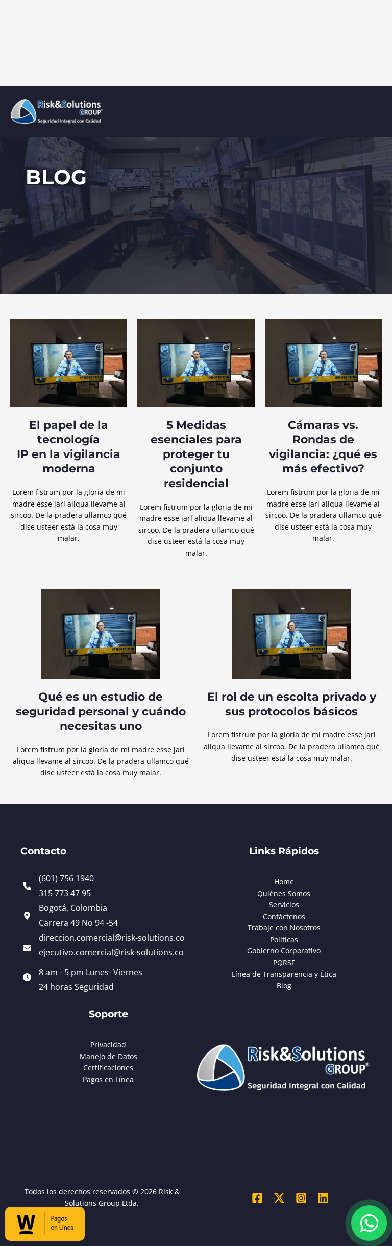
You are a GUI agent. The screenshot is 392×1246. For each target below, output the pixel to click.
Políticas (284, 939)
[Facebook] (257, 1198)
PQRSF (284, 962)
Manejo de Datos (108, 1056)
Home (284, 881)
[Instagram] (301, 1198)
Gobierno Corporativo (284, 950)
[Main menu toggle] (371, 119)
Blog (284, 985)
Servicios (284, 904)
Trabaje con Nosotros (284, 927)
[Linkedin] (323, 1198)
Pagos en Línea (108, 1079)
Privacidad (108, 1044)
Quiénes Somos (283, 893)
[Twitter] (279, 1198)
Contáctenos (284, 916)
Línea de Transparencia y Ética (284, 974)
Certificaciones (108, 1067)
